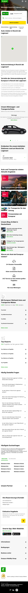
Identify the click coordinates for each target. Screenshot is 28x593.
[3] (15, 140)
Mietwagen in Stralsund (19, 471)
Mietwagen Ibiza (4, 466)
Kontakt (7, 585)
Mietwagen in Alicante (19, 463)
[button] (12, 48)
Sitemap (3, 585)
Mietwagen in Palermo (6, 468)
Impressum (19, 584)
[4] (17, 140)
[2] (13, 140)
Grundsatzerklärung (14, 585)
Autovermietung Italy (13, 27)
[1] (10, 140)
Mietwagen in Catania (19, 468)
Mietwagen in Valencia (19, 466)
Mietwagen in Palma (5, 463)
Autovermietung (4, 27)
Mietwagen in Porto (5, 471)
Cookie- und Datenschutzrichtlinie (8, 584)
